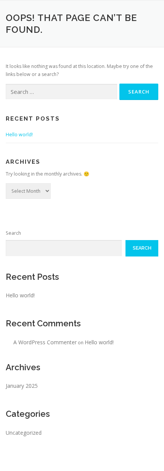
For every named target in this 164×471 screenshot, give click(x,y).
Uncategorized (24, 432)
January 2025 (22, 385)
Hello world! (19, 134)
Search (13, 233)
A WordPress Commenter (45, 342)
